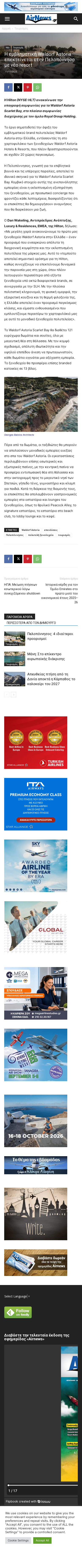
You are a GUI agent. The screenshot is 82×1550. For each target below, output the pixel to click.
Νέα (7, 47)
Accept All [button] (42, 1540)
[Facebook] (8, 87)
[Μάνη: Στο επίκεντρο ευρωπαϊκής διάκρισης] (14, 659)
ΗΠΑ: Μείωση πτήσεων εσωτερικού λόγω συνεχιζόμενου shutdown (22, 589)
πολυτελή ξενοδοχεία (40, 534)
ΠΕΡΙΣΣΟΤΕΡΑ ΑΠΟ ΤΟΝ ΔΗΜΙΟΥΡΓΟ (31, 623)
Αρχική (6, 28)
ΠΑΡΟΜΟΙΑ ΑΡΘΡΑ (20, 617)
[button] (7, 19)
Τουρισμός (21, 28)
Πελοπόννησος (15, 534)
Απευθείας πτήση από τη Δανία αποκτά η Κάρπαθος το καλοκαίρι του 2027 (51, 679)
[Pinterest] (28, 87)
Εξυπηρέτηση (12, 684)
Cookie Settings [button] (18, 1540)
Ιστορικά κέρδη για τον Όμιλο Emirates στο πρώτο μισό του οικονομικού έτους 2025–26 (59, 593)
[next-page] (13, 694)
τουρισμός (64, 534)
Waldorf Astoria (31, 529)
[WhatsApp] (37, 87)
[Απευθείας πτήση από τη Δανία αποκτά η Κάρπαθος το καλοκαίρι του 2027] (14, 679)
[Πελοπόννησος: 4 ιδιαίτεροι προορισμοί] (14, 638)
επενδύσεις (51, 529)
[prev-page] (6, 694)
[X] (18, 87)
